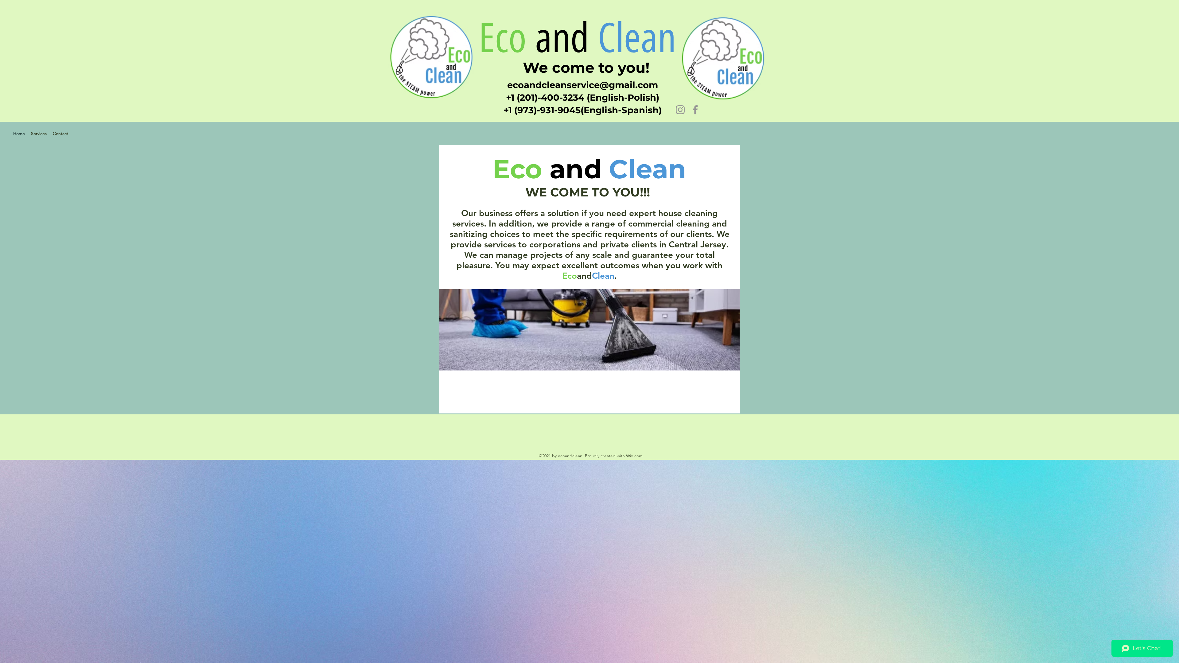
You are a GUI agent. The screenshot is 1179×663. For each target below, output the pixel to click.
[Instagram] (680, 110)
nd (570, 38)
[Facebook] (695, 110)
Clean (642, 38)
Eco (503, 38)
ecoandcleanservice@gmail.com (582, 84)
